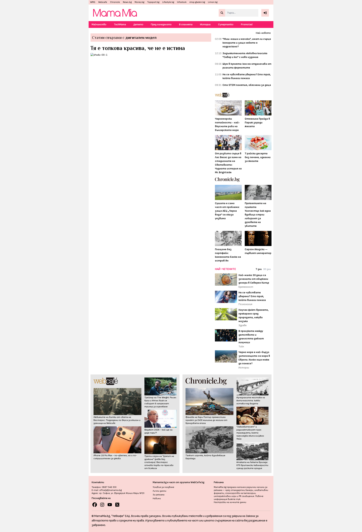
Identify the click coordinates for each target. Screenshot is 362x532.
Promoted (246, 24)
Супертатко (225, 24)
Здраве (243, 325)
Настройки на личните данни (230, 502)
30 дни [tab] (267, 269)
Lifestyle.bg (168, 2)
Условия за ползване (163, 487)
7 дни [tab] (259, 269)
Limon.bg (212, 2)
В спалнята (186, 24)
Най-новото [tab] (263, 33)
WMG (92, 2)
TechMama (120, 24)
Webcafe (102, 2)
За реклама (158, 494)
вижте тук (234, 499)
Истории (205, 24)
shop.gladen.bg (197, 2)
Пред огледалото (161, 24)
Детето (138, 24)
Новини (157, 498)
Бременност (246, 286)
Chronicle (115, 2)
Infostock (181, 2)
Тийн (241, 346)
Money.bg (139, 2)
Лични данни (159, 491)
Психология (245, 304)
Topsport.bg (153, 2)
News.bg (127, 2)
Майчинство (99, 24)
